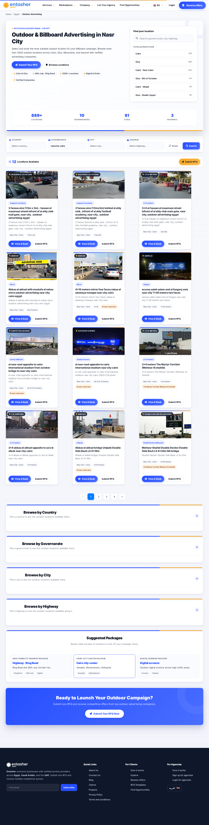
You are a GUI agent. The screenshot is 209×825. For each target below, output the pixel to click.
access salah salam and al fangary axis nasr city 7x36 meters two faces (165, 291)
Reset (175, 146)
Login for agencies (181, 780)
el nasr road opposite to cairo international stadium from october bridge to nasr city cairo (29, 368)
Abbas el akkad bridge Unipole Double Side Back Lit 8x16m (98, 449)
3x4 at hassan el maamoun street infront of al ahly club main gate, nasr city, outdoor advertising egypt (163, 211)
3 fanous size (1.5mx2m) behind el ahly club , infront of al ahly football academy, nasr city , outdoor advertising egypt (98, 213)
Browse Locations (59, 64)
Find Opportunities (129, 5)
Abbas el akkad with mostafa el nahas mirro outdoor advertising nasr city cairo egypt (30, 293)
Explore (134, 775)
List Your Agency (106, 5)
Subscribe (68, 787)
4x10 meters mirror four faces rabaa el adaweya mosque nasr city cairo (98, 291)
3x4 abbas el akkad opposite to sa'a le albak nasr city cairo (31, 449)
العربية (172, 788)
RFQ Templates (138, 785)
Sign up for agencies (182, 775)
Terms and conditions (99, 799)
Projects (93, 789)
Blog (91, 780)
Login (172, 5)
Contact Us (94, 775)
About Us (93, 770)
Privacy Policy (95, 794)
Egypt (17, 14)
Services (47, 5)
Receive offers (138, 780)
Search (193, 146)
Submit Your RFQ (28, 64)
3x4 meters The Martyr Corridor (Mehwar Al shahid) (161, 366)
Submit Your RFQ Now (106, 713)
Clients (92, 785)
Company (85, 5)
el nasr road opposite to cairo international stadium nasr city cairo (96, 366)
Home (8, 14)
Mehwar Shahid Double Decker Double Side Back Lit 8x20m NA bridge (165, 449)
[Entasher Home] (17, 5)
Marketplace (65, 5)
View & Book (21, 243)
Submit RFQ (191, 161)
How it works (137, 770)
